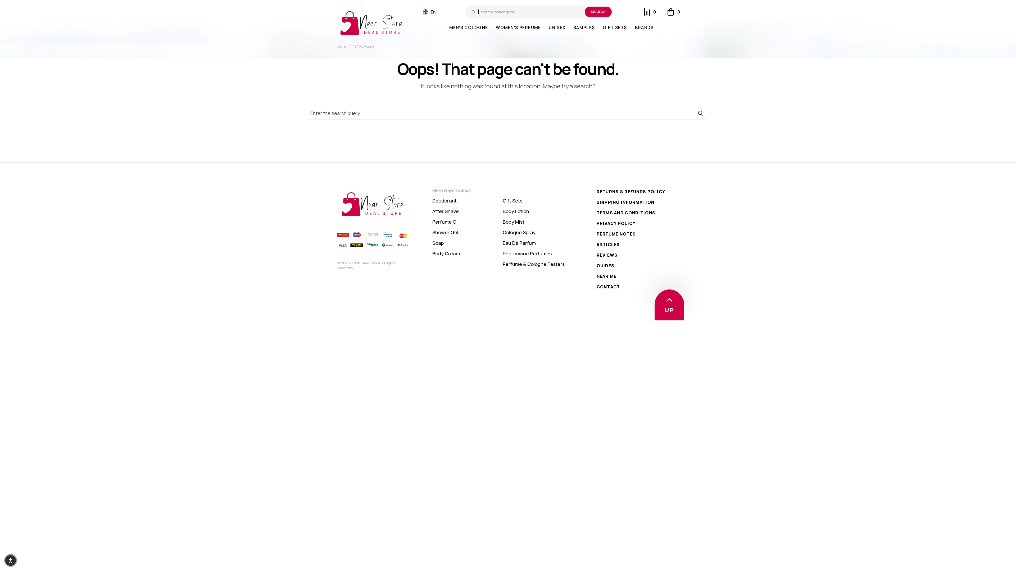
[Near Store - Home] (371, 23)
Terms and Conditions (626, 213)
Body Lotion (516, 211)
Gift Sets (512, 200)
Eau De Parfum (519, 243)
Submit (700, 113)
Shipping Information (626, 202)
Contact (608, 287)
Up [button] (669, 310)
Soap (438, 243)
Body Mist (513, 222)
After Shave (445, 211)
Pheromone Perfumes (527, 253)
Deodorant (444, 200)
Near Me (607, 276)
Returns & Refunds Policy (631, 192)
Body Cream (446, 253)
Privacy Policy (616, 223)
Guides (606, 266)
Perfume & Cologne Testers (534, 264)
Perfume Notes (616, 234)
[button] (429, 12)
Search (598, 12)
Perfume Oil (445, 222)
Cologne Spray (519, 232)
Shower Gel (445, 232)
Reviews (607, 255)
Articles (608, 244)
